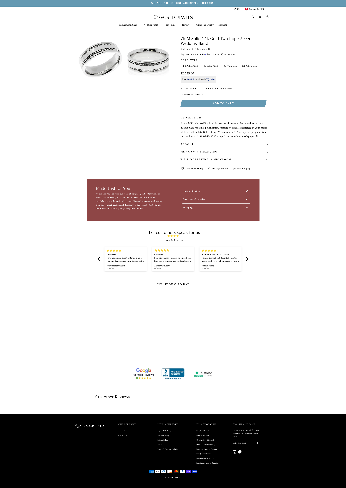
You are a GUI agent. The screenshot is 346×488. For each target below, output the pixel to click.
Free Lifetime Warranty (205, 458)
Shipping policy (163, 435)
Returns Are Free (202, 435)
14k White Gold (190, 66)
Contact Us (122, 435)
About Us (122, 431)
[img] (174, 236)
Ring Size (189, 89)
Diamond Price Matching (205, 444)
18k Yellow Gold (249, 66)
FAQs (159, 444)
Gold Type (189, 60)
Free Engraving (219, 89)
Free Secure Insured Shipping (207, 463)
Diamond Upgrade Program (206, 449)
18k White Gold (229, 66)
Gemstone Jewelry (205, 25)
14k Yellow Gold (210, 66)
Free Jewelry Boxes (203, 454)
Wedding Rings (151, 25)
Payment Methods (164, 431)
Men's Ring (170, 25)
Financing (222, 25)
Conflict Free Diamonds (205, 440)
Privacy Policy (162, 440)
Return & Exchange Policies (167, 449)
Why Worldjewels (202, 431)
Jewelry (186, 25)
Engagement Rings (128, 25)
